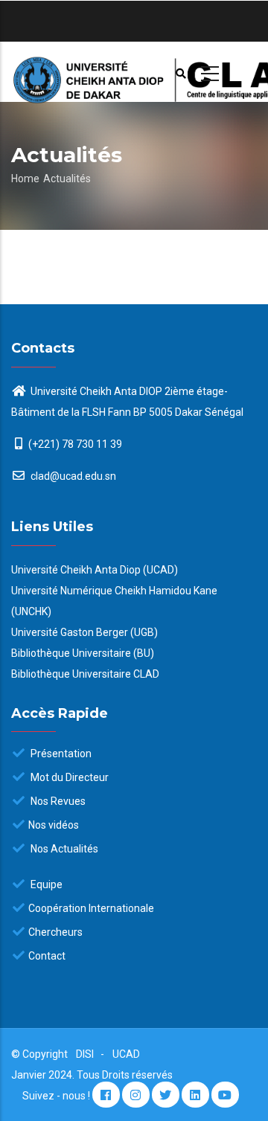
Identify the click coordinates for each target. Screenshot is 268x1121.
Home (25, 178)
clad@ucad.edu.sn (72, 476)
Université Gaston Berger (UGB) (84, 632)
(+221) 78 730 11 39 (75, 444)
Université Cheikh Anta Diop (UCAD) (94, 570)
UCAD (126, 1054)
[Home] (134, 71)
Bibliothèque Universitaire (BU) (82, 653)
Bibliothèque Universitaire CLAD (85, 674)
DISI (85, 1054)
